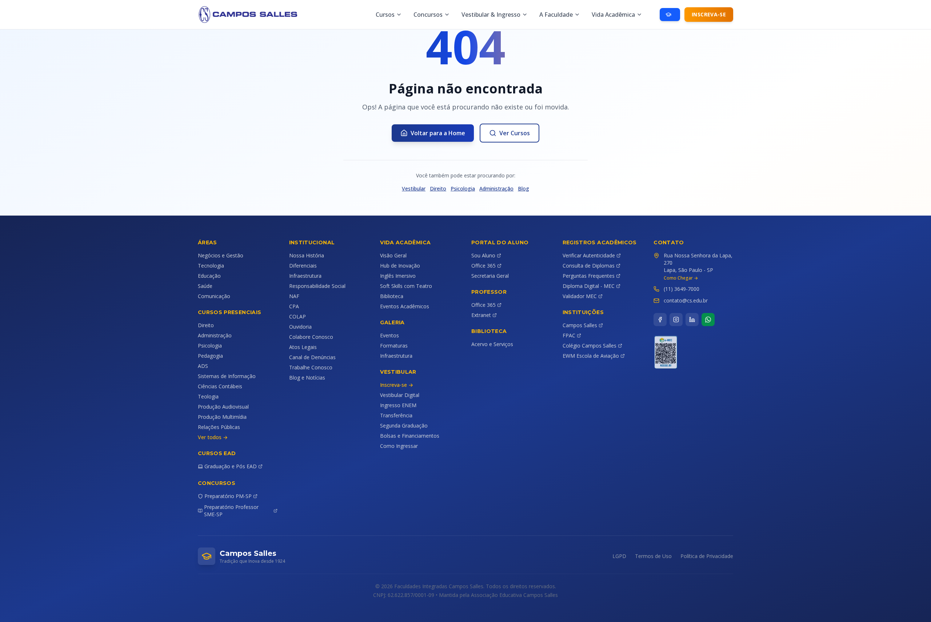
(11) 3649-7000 (681, 288)
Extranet (481, 315)
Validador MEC (580, 296)
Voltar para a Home (438, 133)
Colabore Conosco (311, 336)
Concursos (428, 15)
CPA (294, 306)
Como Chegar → (681, 278)
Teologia (208, 396)
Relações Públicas (219, 427)
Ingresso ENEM (398, 405)
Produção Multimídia (222, 416)
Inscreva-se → (396, 384)
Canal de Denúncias (312, 357)
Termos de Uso (653, 556)
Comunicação (214, 296)
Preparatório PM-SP (228, 496)
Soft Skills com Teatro (406, 285)
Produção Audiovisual (223, 406)
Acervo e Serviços (492, 344)
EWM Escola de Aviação (591, 355)
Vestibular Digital (399, 395)
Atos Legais (303, 347)
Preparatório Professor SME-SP (231, 510)
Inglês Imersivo (398, 275)
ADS (203, 365)
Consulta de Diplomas (589, 265)
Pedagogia (210, 355)
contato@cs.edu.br (686, 300)
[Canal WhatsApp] (708, 319)
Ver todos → (213, 437)
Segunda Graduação (404, 425)
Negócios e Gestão (220, 255)
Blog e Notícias (307, 377)
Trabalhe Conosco (310, 367)
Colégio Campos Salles (589, 345)
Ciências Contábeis (220, 386)
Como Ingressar (399, 445)
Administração (496, 188)
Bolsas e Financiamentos (409, 435)
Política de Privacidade (706, 556)
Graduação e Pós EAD (230, 466)
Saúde (205, 285)
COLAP (297, 316)
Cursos (385, 15)
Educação (209, 275)
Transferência (396, 415)
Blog (523, 188)
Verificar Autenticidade (589, 255)
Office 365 (483, 265)
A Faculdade (556, 15)
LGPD (619, 556)
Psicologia (463, 188)
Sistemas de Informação (227, 376)
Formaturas (394, 345)
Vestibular (413, 188)
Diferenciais (303, 265)
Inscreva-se (709, 14)
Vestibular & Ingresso (490, 15)
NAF (294, 296)
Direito (438, 188)
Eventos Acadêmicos (404, 306)
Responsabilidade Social (317, 285)
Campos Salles (580, 325)
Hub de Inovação (400, 265)
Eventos (389, 335)
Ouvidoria (300, 326)
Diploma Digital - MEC (589, 285)
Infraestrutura (305, 275)
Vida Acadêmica (613, 15)
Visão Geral (393, 255)
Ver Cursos (514, 133)
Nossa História (306, 255)
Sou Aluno (483, 255)
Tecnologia (211, 265)
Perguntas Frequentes (589, 275)
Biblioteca (391, 296)
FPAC (569, 335)
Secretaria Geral (490, 275)
